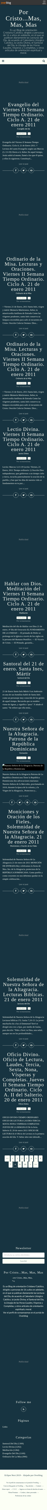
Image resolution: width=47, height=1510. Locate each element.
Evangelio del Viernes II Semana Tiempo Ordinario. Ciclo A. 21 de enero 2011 (23, 114)
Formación (23, 753)
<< (7, 1158)
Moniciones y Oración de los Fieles (23, 846)
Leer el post (23, 164)
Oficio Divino (23, 1104)
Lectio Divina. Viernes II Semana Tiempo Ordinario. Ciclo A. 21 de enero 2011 (23, 439)
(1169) (14, 1453)
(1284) (11, 1450)
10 (25, 1164)
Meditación (23, 613)
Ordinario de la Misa (23, 293)
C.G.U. (15, 1489)
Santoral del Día (23, 678)
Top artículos (29, 1486)
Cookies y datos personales (28, 1492)
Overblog (38, 1475)
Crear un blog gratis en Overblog (13, 1486)
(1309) (13, 1443)
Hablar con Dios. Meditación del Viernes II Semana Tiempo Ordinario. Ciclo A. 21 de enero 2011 (23, 596)
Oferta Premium (13, 1492)
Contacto (38, 1486)
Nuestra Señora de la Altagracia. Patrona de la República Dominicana (23, 739)
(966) (15, 1456)
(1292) (12, 1447)
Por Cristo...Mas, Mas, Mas (23, 18)
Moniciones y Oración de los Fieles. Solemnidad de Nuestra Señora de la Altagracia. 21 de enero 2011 (23, 827)
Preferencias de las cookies (23, 1496)
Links (5, 1427)
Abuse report (6, 1489)
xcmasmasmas (23, 1313)
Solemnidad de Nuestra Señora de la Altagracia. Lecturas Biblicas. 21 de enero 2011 (23, 989)
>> (35, 1164)
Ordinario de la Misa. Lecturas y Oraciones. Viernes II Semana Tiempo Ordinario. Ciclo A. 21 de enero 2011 (23, 274)
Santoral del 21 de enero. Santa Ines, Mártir (23, 669)
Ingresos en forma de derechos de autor (31, 1489)
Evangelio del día (23, 129)
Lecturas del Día (23, 1004)
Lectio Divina (24, 454)
